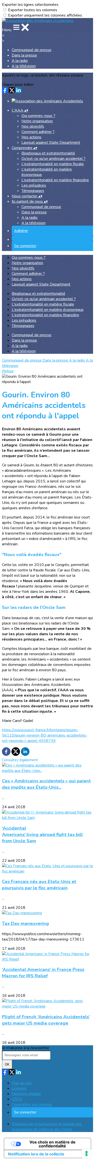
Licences (19, 1088)
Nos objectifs (32, 126)
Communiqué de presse (31, 50)
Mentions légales (26, 1093)
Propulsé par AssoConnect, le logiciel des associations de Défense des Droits (47, 1126)
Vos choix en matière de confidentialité (52, 1144)
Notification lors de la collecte (36, 1154)
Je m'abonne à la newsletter (25, 1048)
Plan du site (22, 1083)
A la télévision (24, 66)
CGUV (17, 1099)
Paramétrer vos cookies (32, 1104)
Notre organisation (37, 121)
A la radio (20, 60)
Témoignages (32, 190)
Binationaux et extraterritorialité (48, 153)
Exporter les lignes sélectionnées (30, 4)
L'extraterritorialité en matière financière (55, 180)
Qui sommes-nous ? (38, 115)
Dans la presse (24, 55)
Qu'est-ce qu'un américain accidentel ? (53, 158)
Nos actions (31, 137)
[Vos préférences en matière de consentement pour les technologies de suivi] (86, 1153)
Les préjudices (33, 185)
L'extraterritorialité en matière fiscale (52, 164)
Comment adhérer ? (38, 131)
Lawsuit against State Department (50, 142)
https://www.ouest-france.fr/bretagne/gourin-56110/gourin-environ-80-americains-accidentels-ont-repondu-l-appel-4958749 (44, 735)
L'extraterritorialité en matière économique (48, 309)
